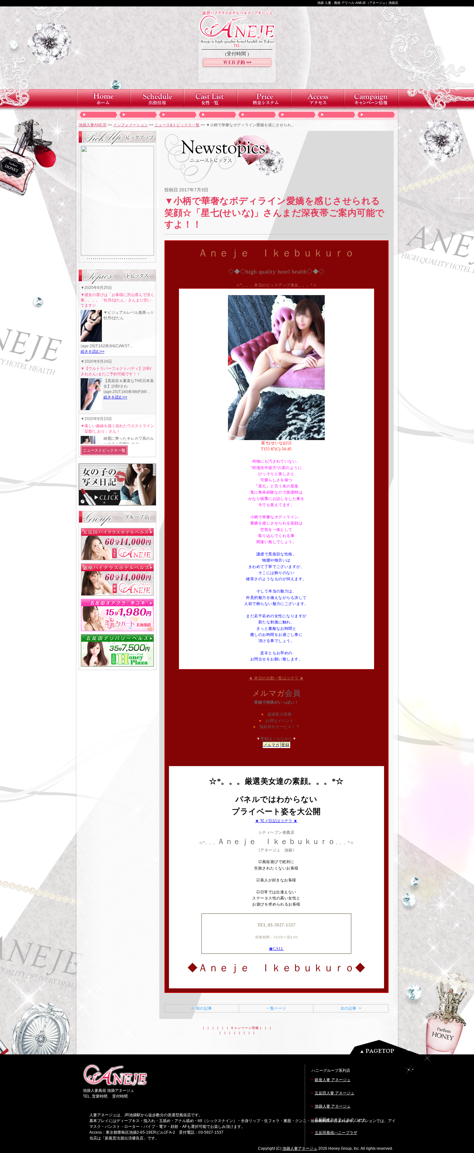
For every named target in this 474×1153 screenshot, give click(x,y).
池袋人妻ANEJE (93, 125)
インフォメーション (130, 125)
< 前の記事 (201, 1008)
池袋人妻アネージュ (299, 1148)
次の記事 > (351, 1008)
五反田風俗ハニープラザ (336, 1132)
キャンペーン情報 (245, 1028)
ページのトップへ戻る (386, 1047)
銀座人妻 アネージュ (333, 1080)
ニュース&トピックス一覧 (177, 125)
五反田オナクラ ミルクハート (340, 1119)
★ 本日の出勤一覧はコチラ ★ (276, 678)
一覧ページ (276, 1008)
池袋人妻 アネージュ (333, 1106)
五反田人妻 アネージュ (334, 1093)
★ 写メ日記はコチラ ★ (276, 821)
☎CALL (276, 948)
